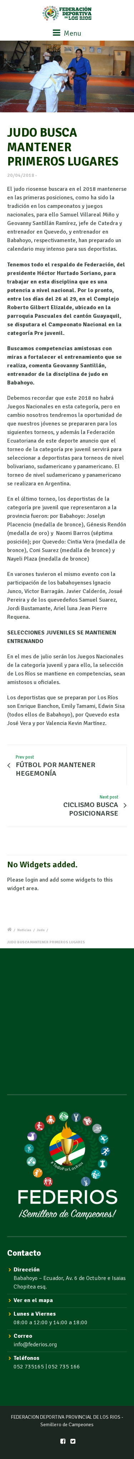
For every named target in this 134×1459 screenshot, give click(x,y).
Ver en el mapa (33, 1300)
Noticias (24, 930)
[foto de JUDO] (67, 76)
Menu (71, 33)
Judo (41, 930)
